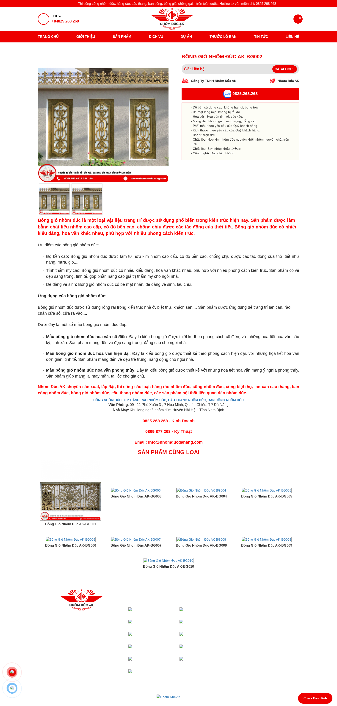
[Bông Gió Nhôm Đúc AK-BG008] (201, 539)
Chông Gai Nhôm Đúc (164, 674)
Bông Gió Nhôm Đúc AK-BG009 (266, 545)
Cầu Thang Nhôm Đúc (214, 624)
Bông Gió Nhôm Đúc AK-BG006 (70, 545)
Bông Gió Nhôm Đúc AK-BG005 (266, 496)
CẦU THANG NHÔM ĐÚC (187, 400)
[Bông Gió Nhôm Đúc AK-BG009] (267, 539)
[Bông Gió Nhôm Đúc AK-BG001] (70, 490)
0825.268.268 (244, 94)
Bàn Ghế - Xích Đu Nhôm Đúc (161, 661)
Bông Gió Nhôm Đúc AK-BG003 (135, 496)
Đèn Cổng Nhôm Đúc (163, 637)
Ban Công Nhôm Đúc (214, 649)
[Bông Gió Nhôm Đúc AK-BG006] (71, 539)
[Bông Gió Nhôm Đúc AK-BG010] (168, 560)
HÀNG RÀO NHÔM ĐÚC (148, 400)
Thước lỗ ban (223, 37)
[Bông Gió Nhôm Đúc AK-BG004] (201, 490)
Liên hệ (292, 37)
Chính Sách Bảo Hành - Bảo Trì (259, 609)
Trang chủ (48, 37)
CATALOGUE (285, 69)
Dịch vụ (156, 37)
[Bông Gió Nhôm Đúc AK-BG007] (136, 539)
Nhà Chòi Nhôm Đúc (163, 624)
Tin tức (261, 37)
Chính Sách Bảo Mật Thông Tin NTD (263, 630)
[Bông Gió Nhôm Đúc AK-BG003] (136, 490)
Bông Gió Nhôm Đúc (214, 661)
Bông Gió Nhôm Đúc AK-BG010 (168, 566)
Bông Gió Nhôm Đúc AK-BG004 (201, 496)
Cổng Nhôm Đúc (165, 609)
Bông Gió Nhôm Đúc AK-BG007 (135, 545)
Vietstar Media (220, 701)
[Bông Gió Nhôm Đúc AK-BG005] (267, 490)
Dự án (186, 37)
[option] (103, 117)
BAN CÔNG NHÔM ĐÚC (226, 400)
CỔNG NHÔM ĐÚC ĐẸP (110, 400)
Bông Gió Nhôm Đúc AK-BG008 (201, 545)
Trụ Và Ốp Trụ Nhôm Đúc (211, 637)
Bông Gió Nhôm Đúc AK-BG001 (70, 524)
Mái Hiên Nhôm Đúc (214, 612)
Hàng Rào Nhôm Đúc (163, 649)
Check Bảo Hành (315, 698)
